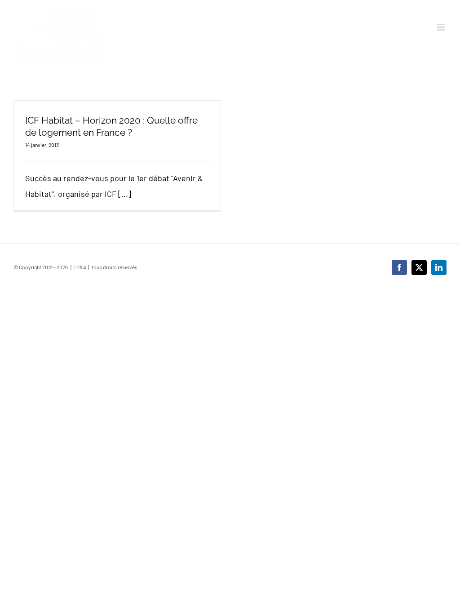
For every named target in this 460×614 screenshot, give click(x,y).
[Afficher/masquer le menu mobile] (442, 27)
